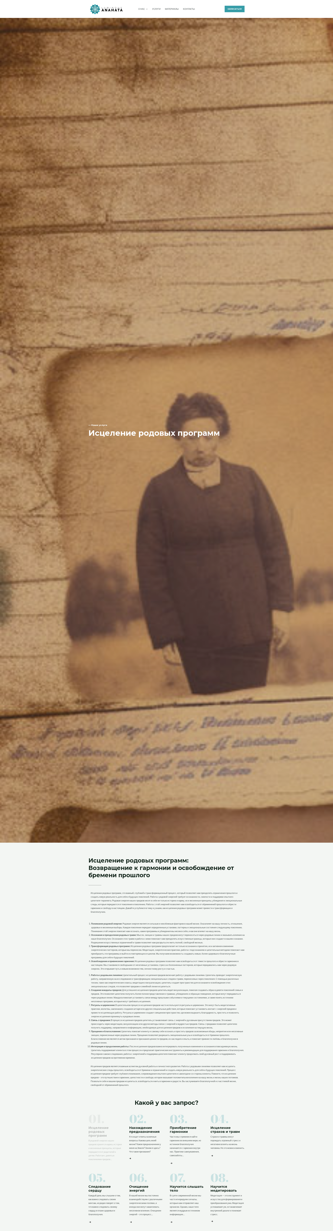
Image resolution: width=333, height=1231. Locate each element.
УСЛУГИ (156, 9)
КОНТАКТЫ (189, 9)
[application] (146, 9)
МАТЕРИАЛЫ (172, 9)
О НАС (141, 9)
